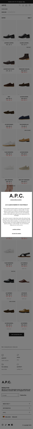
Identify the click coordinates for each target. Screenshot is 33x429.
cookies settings (16, 229)
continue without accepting (15, 199)
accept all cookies (16, 233)
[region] (16, 214)
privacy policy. (19, 225)
